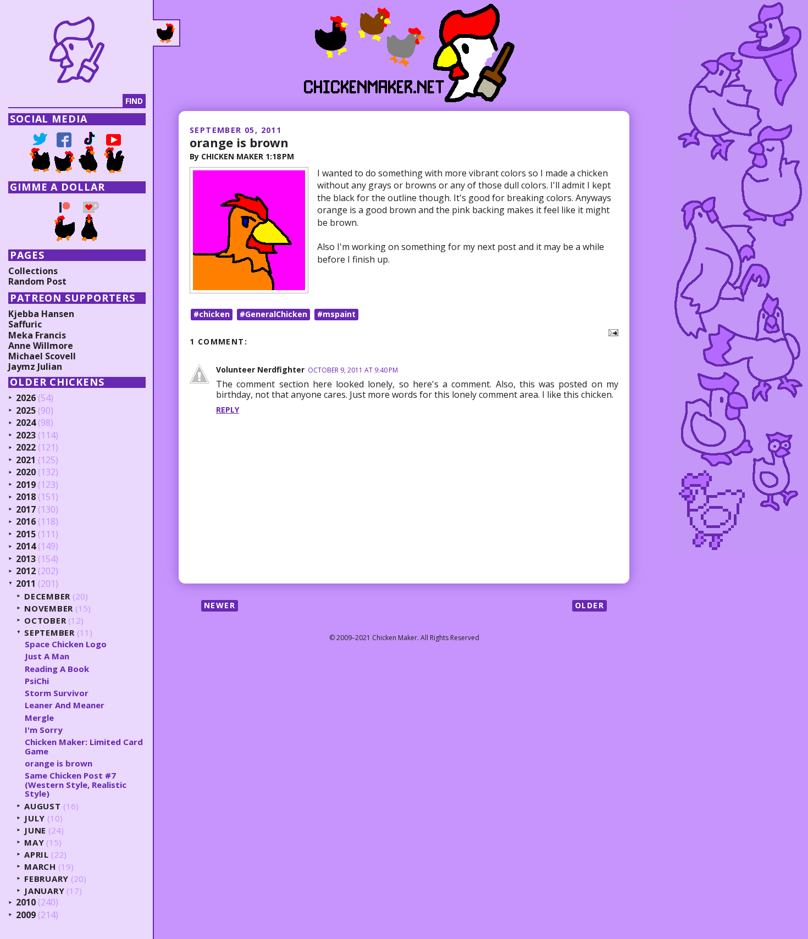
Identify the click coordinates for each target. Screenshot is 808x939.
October (45, 620)
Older (589, 605)
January (44, 891)
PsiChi (37, 680)
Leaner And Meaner (64, 704)
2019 (26, 485)
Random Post (37, 281)
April (36, 854)
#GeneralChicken (273, 314)
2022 (26, 448)
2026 (26, 398)
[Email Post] (611, 332)
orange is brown (239, 142)
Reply (227, 409)
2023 (26, 436)
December (47, 596)
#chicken (211, 314)
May (34, 842)
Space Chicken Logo (66, 643)
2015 (26, 535)
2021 (26, 460)
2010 (26, 903)
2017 (26, 510)
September (49, 632)
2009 (26, 915)
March (40, 866)
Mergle (39, 717)
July (34, 818)
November (48, 608)
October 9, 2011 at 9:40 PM (353, 370)
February (46, 879)
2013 (26, 559)
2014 (26, 547)
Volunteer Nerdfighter (260, 369)
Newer (219, 605)
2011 (26, 584)
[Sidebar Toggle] (166, 33)
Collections (33, 271)
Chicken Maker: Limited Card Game (84, 746)
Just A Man (47, 656)
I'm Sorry (44, 729)
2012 (26, 571)
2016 (26, 522)
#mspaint (336, 314)
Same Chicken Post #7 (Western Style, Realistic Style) (75, 784)
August (42, 806)
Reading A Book (57, 668)
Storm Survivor (56, 692)
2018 (26, 497)
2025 (26, 411)
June (35, 830)
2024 (26, 423)
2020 (26, 472)
